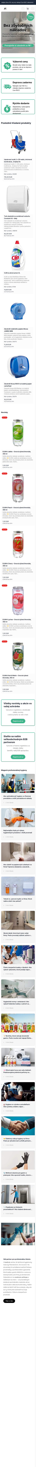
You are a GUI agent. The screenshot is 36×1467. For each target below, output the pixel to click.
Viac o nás (9, 1301)
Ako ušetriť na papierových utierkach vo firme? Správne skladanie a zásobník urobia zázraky (17, 867)
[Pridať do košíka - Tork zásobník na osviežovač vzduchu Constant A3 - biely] (31, 212)
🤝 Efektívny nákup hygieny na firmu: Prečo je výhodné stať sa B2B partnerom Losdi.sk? (17, 1141)
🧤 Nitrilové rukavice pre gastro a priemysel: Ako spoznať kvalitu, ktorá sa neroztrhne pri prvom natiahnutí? (17, 1175)
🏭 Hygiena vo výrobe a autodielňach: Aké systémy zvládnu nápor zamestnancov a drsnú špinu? (16, 1106)
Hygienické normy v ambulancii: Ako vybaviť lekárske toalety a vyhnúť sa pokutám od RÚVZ (16, 1004)
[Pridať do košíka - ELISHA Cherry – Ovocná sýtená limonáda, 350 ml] (32, 559)
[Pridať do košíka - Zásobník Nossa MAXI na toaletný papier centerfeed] (31, 379)
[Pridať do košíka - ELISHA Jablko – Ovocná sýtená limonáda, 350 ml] (32, 447)
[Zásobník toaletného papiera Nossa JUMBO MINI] (18, 311)
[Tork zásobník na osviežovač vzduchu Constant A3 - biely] (18, 198)
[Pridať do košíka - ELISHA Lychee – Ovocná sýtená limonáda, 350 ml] (32, 615)
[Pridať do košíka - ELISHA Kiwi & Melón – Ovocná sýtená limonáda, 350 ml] (32, 671)
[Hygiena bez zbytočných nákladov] (18, 32)
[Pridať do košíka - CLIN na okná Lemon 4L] (31, 268)
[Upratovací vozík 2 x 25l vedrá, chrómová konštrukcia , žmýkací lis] (18, 142)
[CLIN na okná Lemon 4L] (18, 255)
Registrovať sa (18, 721)
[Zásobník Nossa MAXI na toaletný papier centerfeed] (18, 366)
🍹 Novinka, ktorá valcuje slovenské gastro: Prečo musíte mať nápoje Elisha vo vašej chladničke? (17, 1038)
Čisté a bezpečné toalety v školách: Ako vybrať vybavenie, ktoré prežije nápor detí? (17, 969)
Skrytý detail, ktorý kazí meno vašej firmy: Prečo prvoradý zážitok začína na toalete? (17, 935)
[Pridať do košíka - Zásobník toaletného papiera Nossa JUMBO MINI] (31, 324)
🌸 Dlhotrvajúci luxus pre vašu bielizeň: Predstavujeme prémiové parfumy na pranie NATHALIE (17, 1072)
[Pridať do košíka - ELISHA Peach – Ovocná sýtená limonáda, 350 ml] (32, 503)
